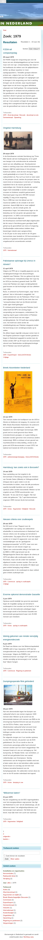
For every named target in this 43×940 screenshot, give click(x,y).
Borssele (22, 115)
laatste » (6, 839)
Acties (10, 509)
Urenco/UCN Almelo (24, 355)
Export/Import (12, 355)
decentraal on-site (32, 115)
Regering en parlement (23, 671)
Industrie (6, 908)
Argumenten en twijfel (11, 895)
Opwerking (17, 117)
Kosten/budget (8, 913)
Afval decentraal (13, 115)
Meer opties (15, 859)
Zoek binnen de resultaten (15, 856)
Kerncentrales (8, 873)
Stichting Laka (28, 937)
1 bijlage (6, 357)
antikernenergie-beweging (16, 457)
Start (4, 30)
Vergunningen (8, 923)
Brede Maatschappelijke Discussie (15, 897)
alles (9, 883)
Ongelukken (7, 915)
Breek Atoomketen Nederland (16, 368)
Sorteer (25, 49)
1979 (4, 115)
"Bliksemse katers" (11, 793)
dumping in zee (18, 782)
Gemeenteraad (8, 117)
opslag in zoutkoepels (23, 581)
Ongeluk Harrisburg (12, 128)
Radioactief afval (9, 876)
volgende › (7, 836)
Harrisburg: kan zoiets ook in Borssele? (21, 467)
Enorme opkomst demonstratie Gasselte (21, 594)
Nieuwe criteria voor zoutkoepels (18, 519)
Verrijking (6, 879)
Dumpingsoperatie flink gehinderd (18, 681)
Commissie (11, 581)
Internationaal (12, 250)
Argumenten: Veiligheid (20, 509)
